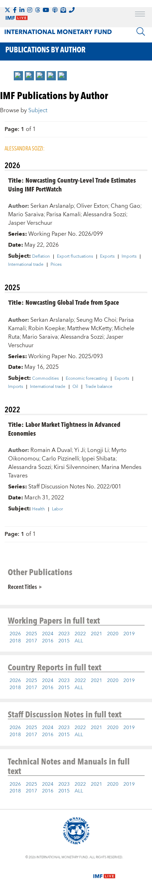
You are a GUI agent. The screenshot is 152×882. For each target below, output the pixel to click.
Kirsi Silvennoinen (76, 467)
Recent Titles (22, 586)
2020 (112, 634)
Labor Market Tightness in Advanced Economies (64, 428)
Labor (57, 509)
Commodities (45, 379)
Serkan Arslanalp (52, 206)
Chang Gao (125, 206)
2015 (64, 641)
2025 (31, 634)
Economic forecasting (86, 379)
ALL (79, 641)
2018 (15, 641)
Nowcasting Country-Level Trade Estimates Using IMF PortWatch (72, 184)
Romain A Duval (51, 450)
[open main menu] (140, 15)
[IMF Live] (104, 872)
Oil (75, 387)
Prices (56, 265)
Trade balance (98, 387)
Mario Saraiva (26, 214)
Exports (107, 256)
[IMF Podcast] (55, 10)
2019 (129, 634)
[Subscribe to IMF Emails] (63, 10)
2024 (47, 634)
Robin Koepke (46, 328)
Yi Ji (79, 450)
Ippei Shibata (99, 459)
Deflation (41, 256)
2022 (80, 634)
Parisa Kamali (63, 214)
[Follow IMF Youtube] (46, 10)
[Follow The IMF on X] (7, 10)
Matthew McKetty (89, 328)
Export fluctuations (75, 256)
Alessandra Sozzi (104, 214)
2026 (15, 634)
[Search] (140, 31)
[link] (18, 75)
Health (38, 509)
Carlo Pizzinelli (60, 459)
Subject (37, 110)
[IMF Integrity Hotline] (72, 10)
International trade (25, 265)
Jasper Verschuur (30, 223)
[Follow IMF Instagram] (29, 10)
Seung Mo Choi (96, 320)
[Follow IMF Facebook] (15, 10)
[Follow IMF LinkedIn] (21, 10)
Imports (129, 256)
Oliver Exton (92, 206)
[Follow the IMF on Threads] (37, 10)
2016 (47, 641)
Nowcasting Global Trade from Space (72, 302)
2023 (64, 634)
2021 (96, 634)
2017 (31, 641)
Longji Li (98, 450)
